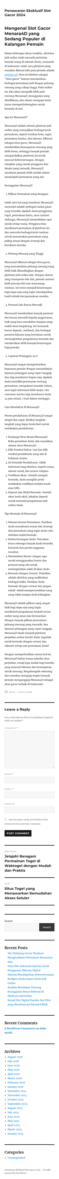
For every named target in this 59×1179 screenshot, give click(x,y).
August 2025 (15, 1108)
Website (10, 804)
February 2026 (16, 1082)
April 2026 (14, 1073)
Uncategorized (16, 1157)
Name (9, 774)
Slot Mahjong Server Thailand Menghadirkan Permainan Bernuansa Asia (30, 957)
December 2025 (17, 1091)
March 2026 (15, 1078)
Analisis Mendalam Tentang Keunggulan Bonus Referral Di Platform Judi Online (26, 991)
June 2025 (14, 1116)
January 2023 (15, 1133)
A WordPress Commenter (20, 1028)
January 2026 (16, 1086)
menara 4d (11, 74)
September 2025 (17, 1103)
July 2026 (13, 1061)
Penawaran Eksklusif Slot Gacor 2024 (22, 1170)
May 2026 (14, 1069)
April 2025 (14, 1125)
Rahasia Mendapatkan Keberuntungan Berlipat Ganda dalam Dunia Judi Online (31, 979)
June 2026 (14, 1065)
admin (12, 692)
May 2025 (13, 1120)
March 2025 (15, 1129)
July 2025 (13, 1112)
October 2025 (16, 1099)
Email (9, 789)
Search (9, 920)
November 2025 (17, 1095)
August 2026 (15, 1056)
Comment (11, 728)
